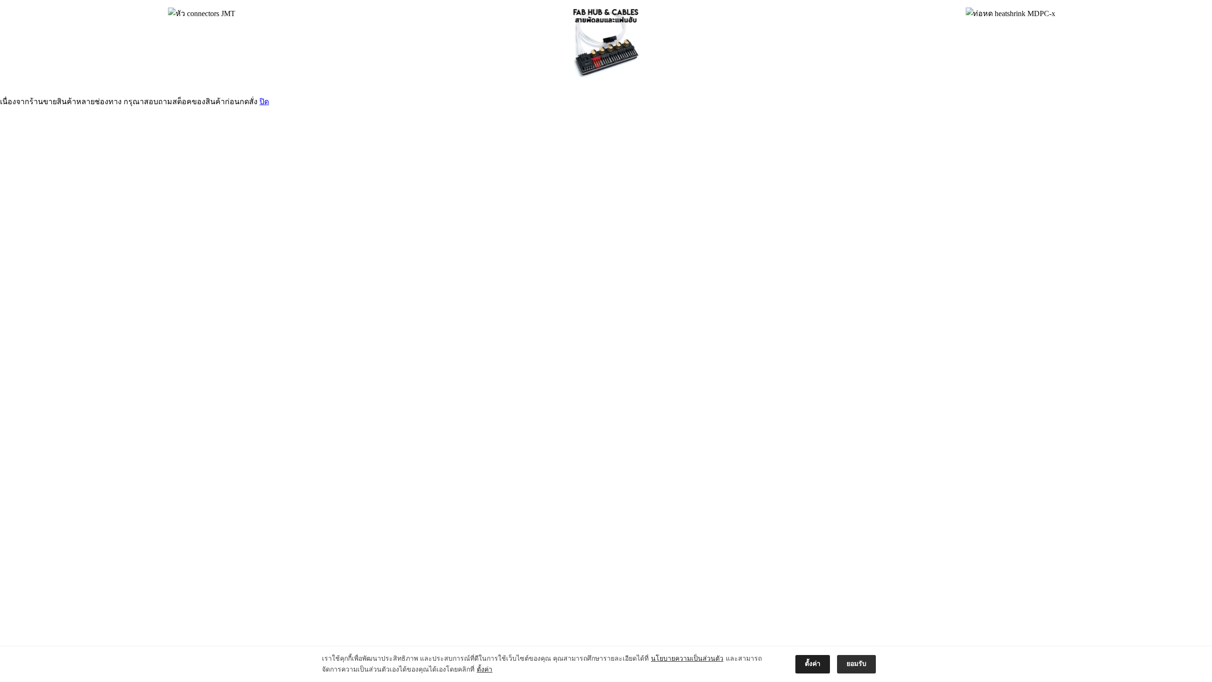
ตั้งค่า (484, 669)
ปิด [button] (264, 102)
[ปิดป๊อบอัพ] (887, 664)
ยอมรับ (856, 663)
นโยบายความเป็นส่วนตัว (687, 658)
